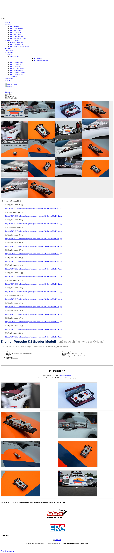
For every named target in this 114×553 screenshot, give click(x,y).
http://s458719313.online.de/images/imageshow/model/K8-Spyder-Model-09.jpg (33, 261)
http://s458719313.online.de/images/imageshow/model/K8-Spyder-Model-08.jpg (33, 337)
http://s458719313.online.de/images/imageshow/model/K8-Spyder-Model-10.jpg (33, 269)
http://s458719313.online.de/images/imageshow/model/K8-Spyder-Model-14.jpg (33, 299)
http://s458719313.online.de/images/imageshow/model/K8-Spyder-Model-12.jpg (33, 284)
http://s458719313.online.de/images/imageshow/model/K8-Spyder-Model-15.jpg (33, 307)
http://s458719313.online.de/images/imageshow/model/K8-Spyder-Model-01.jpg (33, 208)
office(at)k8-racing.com (65, 375)
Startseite (8, 92)
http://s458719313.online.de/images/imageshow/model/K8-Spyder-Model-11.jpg (33, 276)
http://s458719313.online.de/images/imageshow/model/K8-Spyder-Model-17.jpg (33, 322)
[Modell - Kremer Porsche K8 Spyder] (77, 408)
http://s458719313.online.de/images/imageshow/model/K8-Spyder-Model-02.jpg (33, 216)
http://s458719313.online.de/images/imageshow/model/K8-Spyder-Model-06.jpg (33, 246)
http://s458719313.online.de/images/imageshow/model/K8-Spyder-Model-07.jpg (33, 254)
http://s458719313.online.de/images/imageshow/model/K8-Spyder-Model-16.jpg (33, 314)
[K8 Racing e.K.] (17, 17)
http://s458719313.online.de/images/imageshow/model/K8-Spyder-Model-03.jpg (33, 224)
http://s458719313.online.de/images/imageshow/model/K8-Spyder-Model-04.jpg (33, 231)
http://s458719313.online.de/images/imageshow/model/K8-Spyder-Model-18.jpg (33, 329)
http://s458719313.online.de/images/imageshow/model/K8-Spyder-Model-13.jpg (33, 291)
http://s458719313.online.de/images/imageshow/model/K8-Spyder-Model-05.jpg (33, 239)
